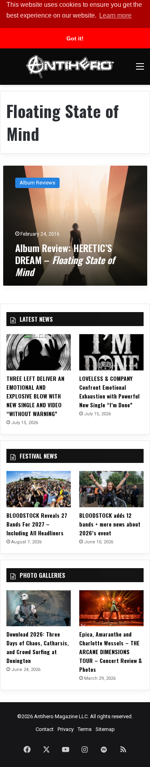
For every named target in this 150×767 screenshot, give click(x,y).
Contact (45, 729)
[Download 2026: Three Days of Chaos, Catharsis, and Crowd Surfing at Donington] (38, 608)
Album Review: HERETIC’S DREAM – (65, 259)
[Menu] (140, 69)
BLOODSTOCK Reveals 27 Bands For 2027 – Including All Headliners (36, 524)
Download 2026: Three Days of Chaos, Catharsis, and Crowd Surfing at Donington (37, 647)
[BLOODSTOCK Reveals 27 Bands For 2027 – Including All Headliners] (38, 489)
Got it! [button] (75, 38)
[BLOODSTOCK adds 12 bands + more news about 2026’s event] (111, 489)
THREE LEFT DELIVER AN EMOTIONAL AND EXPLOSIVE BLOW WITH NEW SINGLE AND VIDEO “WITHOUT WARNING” (35, 396)
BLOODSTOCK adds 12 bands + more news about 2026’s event (109, 524)
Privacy (66, 729)
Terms (85, 729)
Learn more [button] (115, 15)
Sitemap (105, 729)
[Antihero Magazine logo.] (70, 66)
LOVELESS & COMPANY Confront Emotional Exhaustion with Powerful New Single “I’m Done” (109, 391)
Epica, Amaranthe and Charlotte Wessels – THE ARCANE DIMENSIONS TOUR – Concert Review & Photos (110, 651)
